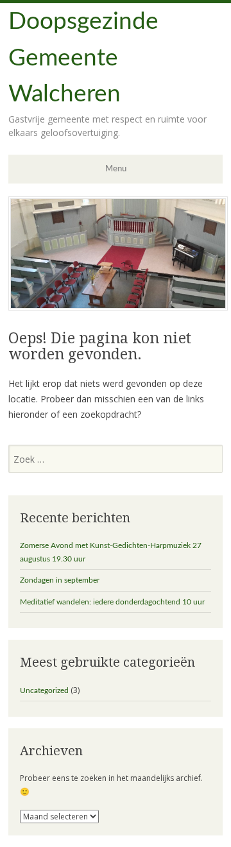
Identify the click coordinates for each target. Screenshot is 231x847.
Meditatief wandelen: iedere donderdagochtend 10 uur (112, 602)
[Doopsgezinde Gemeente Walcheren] (118, 307)
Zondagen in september (59, 580)
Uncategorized (44, 690)
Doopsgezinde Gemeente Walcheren (83, 58)
